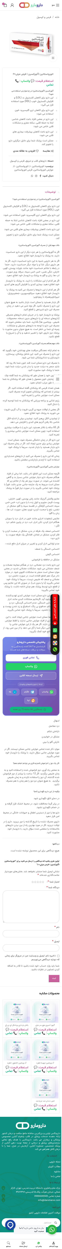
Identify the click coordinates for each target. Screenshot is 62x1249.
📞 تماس (39, 1033)
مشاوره (57, 1171)
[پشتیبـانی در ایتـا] (55, 637)
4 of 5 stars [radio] (35, 882)
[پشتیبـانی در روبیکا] (55, 643)
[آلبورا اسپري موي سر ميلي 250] (45, 1012)
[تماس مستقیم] (55, 649)
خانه (57, 17)
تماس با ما (55, 1176)
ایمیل (55, 941)
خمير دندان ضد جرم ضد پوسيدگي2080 (45, 1102)
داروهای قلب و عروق (36, 161)
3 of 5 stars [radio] (38, 882)
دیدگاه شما (52, 888)
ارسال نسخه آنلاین (28, 676)
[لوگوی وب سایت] (31, 5)
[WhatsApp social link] (32, 176)
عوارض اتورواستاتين (43, 170)
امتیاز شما (53, 882)
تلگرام (26, 691)
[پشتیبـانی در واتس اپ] (55, 630)
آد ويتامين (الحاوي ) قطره (16, 1063)
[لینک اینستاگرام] (36, 176)
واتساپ (29, 666)
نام (56, 927)
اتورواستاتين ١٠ (37, 166)
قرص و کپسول (44, 17)
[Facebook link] (40, 176)
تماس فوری (29, 658)
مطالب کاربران (54, 1166)
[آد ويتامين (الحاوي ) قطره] (17, 1050)
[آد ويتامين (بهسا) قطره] (45, 1050)
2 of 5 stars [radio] (40, 882)
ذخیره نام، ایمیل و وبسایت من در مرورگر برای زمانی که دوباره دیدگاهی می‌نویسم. (32, 958)
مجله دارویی (54, 1161)
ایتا (28, 700)
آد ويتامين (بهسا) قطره (45, 1063)
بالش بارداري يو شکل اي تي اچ (16, 1025)
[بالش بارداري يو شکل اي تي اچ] (17, 1012)
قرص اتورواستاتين (23, 170)
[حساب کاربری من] (12, 5)
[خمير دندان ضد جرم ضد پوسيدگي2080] (45, 1087)
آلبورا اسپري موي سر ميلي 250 (45, 1027)
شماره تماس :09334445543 (47, 1196)
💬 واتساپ (27, 81)
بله (12, 691)
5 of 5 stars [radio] (32, 882)
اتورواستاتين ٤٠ (20, 166)
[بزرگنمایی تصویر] (53, 58)
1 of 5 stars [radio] (43, 882)
